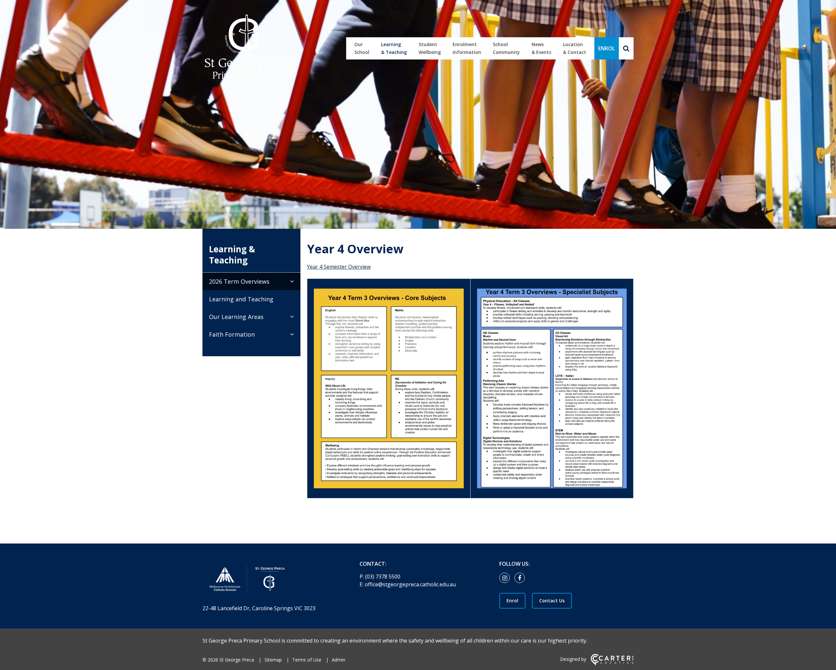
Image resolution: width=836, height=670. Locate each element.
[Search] (626, 48)
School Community (506, 48)
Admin (338, 660)
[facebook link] (521, 578)
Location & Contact (574, 48)
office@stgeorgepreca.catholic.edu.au (410, 584)
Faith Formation (232, 334)
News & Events (541, 48)
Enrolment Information (467, 48)
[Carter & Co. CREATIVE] (612, 664)
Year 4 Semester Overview (339, 266)
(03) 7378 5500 (382, 576)
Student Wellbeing (430, 48)
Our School (361, 48)
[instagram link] (506, 578)
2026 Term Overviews (239, 281)
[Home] (269, 580)
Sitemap (273, 660)
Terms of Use (306, 660)
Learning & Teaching (394, 48)
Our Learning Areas (236, 317)
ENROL (606, 48)
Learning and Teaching (241, 299)
